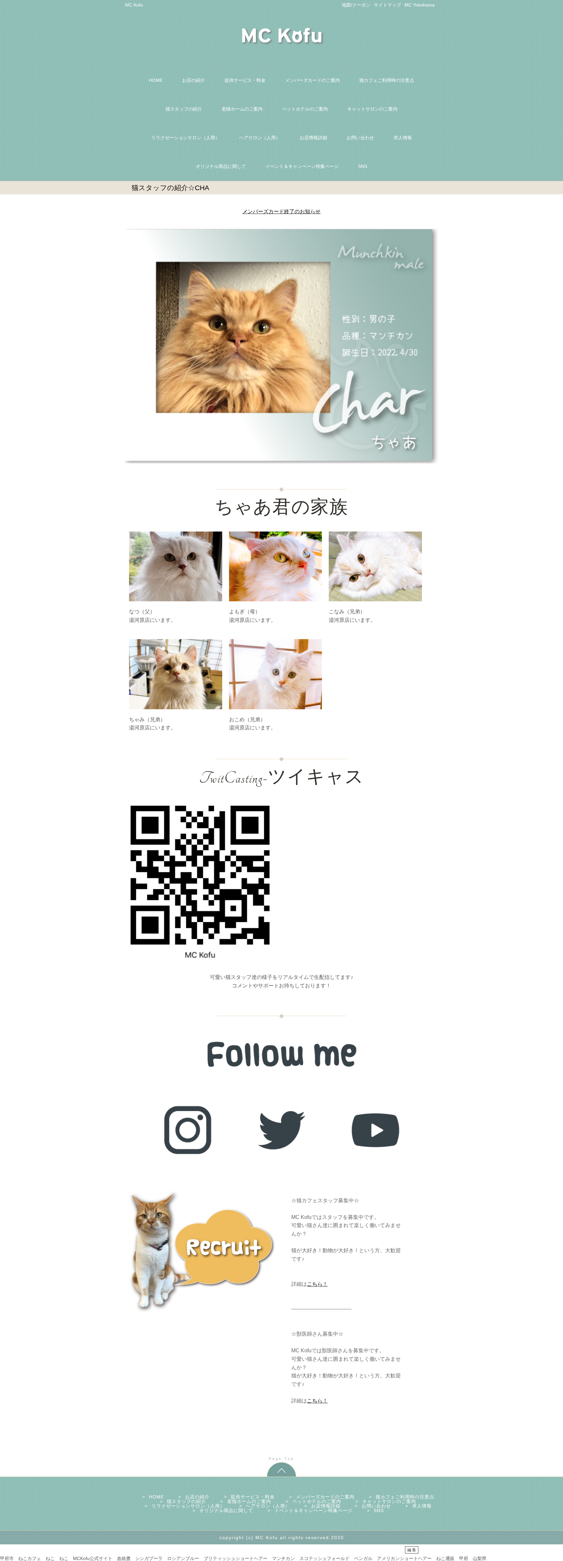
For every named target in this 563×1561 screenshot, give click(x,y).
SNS (362, 166)
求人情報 (403, 137)
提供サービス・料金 (245, 80)
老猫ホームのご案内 (242, 109)
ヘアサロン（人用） (259, 137)
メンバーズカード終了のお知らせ (281, 211)
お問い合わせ (360, 137)
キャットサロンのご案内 (372, 109)
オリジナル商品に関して (221, 166)
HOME (156, 80)
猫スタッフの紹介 (184, 109)
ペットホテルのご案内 (305, 109)
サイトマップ (387, 5)
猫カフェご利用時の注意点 (386, 80)
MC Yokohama (419, 5)
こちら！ (317, 1284)
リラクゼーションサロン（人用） (185, 137)
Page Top (281, 1459)
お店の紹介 (193, 80)
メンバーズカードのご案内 (312, 80)
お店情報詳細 (313, 137)
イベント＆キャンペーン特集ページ (302, 166)
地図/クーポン (356, 5)
